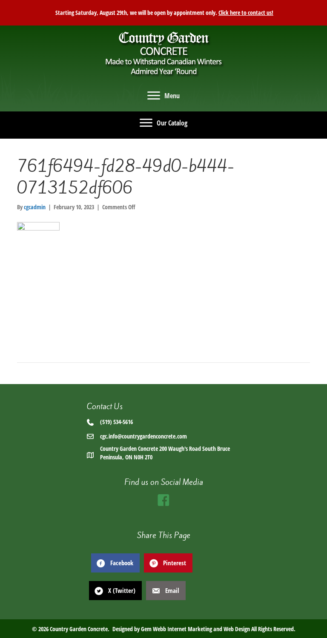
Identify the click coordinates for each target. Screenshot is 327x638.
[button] (163, 500)
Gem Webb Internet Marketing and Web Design (195, 629)
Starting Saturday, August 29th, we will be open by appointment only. (163, 13)
